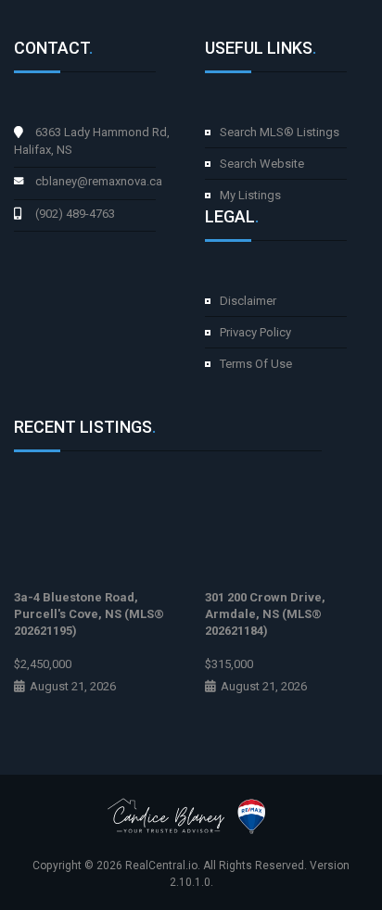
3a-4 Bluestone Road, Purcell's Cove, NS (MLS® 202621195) (89, 614)
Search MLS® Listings (279, 132)
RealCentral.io (161, 865)
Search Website (262, 164)
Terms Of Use (256, 364)
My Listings (250, 195)
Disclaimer (248, 301)
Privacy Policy (255, 332)
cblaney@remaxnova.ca (98, 181)
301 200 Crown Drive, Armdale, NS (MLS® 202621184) (265, 614)
